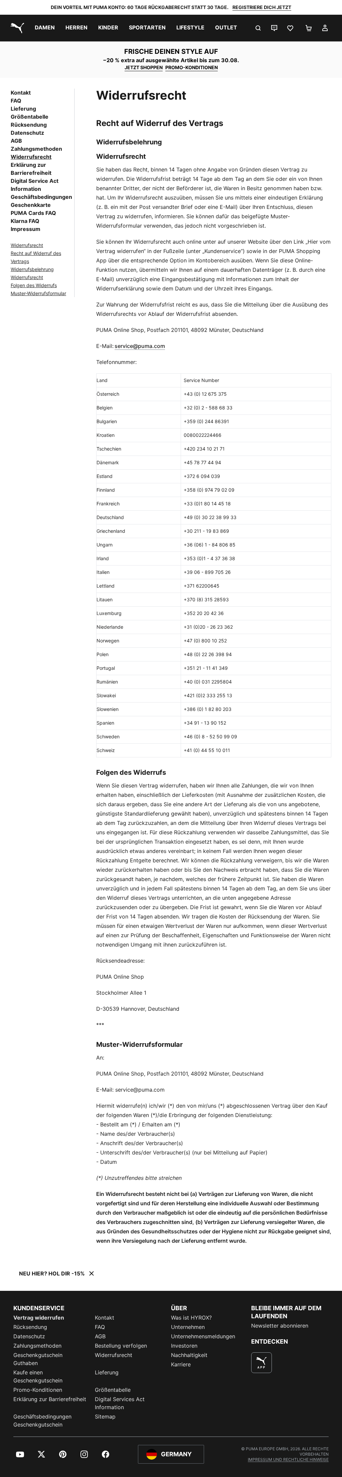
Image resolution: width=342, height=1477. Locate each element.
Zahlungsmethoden (36, 148)
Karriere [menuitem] (181, 1364)
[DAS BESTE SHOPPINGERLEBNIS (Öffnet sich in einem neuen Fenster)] (261, 1362)
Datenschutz (27, 132)
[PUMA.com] (16, 28)
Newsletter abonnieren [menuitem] (279, 1325)
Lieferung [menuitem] (107, 1372)
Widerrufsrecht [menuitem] (113, 1355)
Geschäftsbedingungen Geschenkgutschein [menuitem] (42, 1420)
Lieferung (23, 108)
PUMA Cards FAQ (33, 213)
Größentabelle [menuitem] (113, 1389)
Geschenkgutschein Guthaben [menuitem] (37, 1359)
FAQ (16, 100)
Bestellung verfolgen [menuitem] (121, 1345)
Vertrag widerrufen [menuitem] (38, 1317)
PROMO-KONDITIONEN (191, 67)
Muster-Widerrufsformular (38, 293)
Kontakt (21, 92)
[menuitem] (44, 28)
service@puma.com (140, 346)
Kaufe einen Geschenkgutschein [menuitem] (37, 1376)
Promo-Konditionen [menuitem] (37, 1389)
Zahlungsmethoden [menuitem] (37, 1345)
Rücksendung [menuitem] (30, 1327)
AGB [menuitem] (100, 1336)
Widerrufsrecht (31, 156)
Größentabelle (29, 116)
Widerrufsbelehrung (32, 269)
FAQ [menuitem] (100, 1327)
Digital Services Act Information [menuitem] (120, 1403)
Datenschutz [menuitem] (29, 1336)
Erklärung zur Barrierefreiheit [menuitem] (49, 1399)
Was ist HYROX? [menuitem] (191, 1317)
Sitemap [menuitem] (105, 1416)
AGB (16, 140)
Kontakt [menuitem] (104, 1317)
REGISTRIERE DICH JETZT (261, 7)
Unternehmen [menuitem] (188, 1327)
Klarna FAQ (25, 221)
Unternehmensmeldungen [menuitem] (203, 1336)
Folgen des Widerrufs (34, 285)
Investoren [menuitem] (184, 1345)
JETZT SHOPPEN (144, 67)
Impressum (25, 229)
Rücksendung (29, 124)
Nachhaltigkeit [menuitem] (189, 1355)
